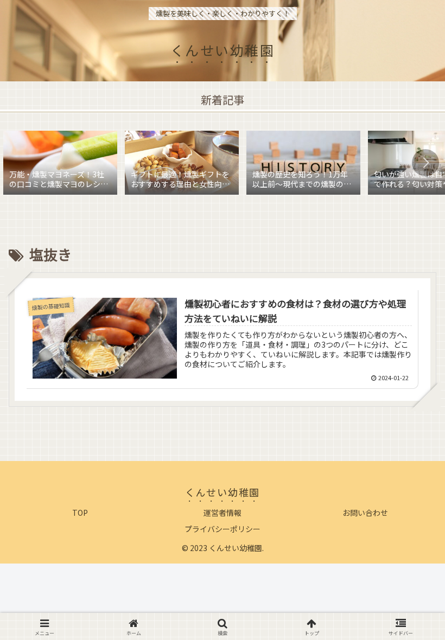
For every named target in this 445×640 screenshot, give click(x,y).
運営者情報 (222, 512)
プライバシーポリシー (222, 528)
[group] (60, 164)
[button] (425, 162)
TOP (80, 512)
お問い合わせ (365, 512)
